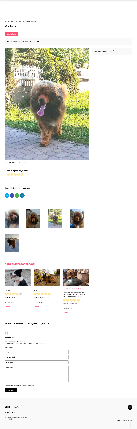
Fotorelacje (18, 21)
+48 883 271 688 (10, 419)
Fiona (7, 290)
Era (35, 290)
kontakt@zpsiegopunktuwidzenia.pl (16, 417)
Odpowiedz (9, 347)
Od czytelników (27, 21)
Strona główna (9, 21)
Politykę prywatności (28, 386)
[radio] (8, 175)
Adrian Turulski (127, 420)
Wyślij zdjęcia (11, 34)
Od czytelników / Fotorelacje (72, 289)
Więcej (8, 306)
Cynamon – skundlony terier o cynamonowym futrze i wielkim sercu (74, 294)
